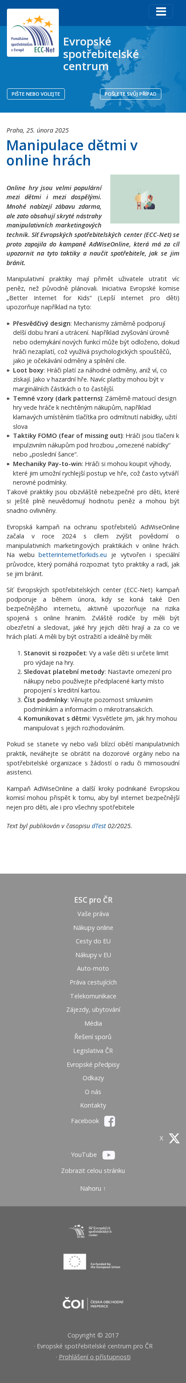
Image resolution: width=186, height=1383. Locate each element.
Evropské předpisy (93, 1064)
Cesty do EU (93, 941)
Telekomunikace (93, 996)
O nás (93, 1092)
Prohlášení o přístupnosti (95, 1357)
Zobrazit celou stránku (93, 1170)
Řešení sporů (93, 1037)
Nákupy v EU (93, 955)
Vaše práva (93, 914)
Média (93, 1023)
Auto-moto (93, 968)
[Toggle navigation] (161, 11)
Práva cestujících (93, 982)
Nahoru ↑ (93, 1188)
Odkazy (93, 1078)
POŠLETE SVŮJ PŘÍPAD (131, 94)
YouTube (85, 1154)
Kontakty (93, 1105)
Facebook (86, 1121)
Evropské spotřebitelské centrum (101, 53)
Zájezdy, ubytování (93, 1009)
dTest (99, 826)
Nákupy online (93, 927)
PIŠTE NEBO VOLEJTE (36, 94)
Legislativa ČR (93, 1050)
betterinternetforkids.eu (72, 555)
